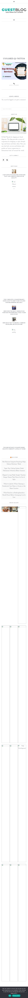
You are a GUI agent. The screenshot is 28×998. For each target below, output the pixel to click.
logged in (12, 99)
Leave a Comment (14, 85)
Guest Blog (14, 10)
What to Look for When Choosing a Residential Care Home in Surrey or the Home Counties (13, 486)
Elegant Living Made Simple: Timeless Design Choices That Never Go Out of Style (14, 477)
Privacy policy (16, 995)
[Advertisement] (14, 38)
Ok (10, 995)
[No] (26, 992)
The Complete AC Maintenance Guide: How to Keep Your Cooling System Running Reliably (14, 301)
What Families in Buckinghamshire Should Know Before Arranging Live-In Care (14, 495)
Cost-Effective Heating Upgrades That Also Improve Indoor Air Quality (14, 176)
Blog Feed (15, 457)
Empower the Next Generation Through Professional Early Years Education (14, 313)
